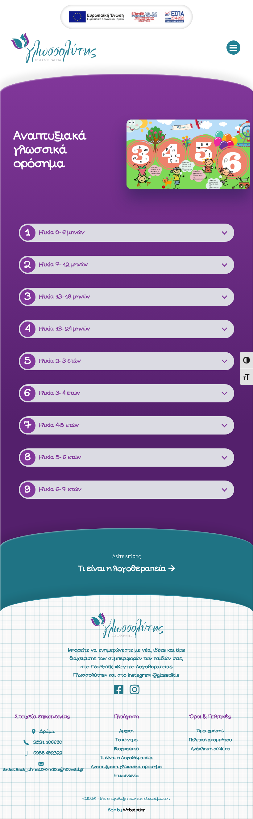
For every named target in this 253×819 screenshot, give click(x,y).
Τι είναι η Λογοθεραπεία (126, 757)
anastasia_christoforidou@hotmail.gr (44, 769)
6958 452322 (48, 753)
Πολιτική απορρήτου (210, 739)
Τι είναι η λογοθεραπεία (123, 569)
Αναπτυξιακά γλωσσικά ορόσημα (126, 766)
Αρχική (126, 731)
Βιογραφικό (126, 748)
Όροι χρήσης (210, 731)
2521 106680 (48, 742)
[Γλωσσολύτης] (53, 47)
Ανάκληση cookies (210, 748)
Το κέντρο (126, 739)
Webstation (134, 810)
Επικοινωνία (126, 775)
